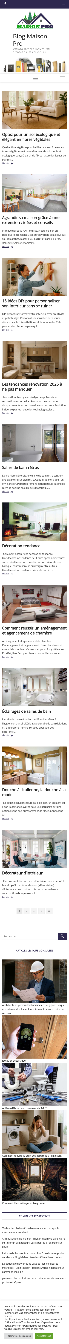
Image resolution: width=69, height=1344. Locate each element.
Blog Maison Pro (30, 40)
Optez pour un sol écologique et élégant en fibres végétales (31, 137)
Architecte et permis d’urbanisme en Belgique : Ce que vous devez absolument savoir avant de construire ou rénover (33, 1009)
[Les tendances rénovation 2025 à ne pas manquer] (34, 360)
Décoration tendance (21, 545)
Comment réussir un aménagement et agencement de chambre (34, 630)
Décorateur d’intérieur (22, 872)
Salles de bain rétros (20, 467)
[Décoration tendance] (34, 521)
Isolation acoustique (14, 1060)
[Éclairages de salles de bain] (34, 687)
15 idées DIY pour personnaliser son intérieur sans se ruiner (31, 303)
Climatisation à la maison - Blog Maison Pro (27, 1238)
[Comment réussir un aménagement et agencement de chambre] (34, 604)
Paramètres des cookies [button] (19, 1335)
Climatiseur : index (51, 1257)
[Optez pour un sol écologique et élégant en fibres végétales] (34, 110)
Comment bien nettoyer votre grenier (24, 1203)
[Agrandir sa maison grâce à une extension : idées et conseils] (34, 193)
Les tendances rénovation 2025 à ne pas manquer (32, 386)
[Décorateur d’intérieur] (34, 849)
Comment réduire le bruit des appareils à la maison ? (32, 1155)
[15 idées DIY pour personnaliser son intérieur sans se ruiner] (34, 277)
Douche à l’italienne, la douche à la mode (34, 792)
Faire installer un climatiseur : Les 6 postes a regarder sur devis (33, 1242)
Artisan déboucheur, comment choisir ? (24, 1108)
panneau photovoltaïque (16, 1278)
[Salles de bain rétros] (34, 443)
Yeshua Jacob (10, 1228)
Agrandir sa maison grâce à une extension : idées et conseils (30, 220)
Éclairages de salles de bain (26, 711)
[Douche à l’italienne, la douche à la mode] (34, 766)
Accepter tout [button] (44, 1335)
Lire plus (10, 163)
